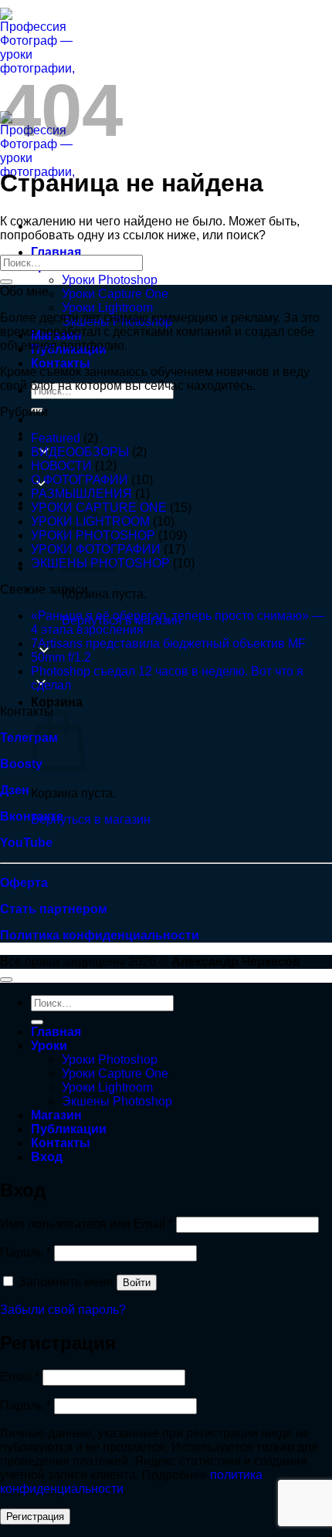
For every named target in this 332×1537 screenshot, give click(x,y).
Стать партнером (53, 909)
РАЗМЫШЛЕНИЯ (81, 493)
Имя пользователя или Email (86, 1224)
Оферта (24, 882)
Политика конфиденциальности (99, 935)
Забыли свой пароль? (63, 1309)
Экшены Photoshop (117, 1101)
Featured (55, 438)
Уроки (49, 1045)
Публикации (69, 1129)
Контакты (60, 363)
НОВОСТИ (61, 465)
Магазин (56, 1115)
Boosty (21, 763)
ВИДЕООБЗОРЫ (80, 452)
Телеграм (29, 737)
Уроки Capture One (115, 293)
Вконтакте (31, 816)
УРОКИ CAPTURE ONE (99, 507)
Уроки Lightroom (107, 307)
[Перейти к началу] (6, 979)
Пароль (25, 1252)
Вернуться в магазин (91, 819)
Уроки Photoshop (110, 279)
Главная (56, 252)
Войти (137, 1282)
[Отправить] (6, 281)
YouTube (26, 842)
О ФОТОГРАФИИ (79, 479)
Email (19, 1376)
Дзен (14, 790)
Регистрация (35, 1516)
